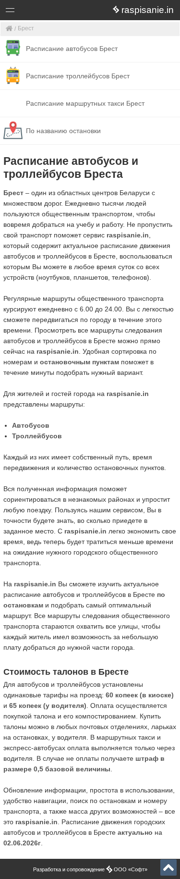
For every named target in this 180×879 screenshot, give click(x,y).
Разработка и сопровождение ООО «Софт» (90, 869)
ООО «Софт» (45, 11)
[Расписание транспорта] (9, 29)
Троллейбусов (37, 436)
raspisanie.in (128, 235)
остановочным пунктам (79, 362)
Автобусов (30, 425)
